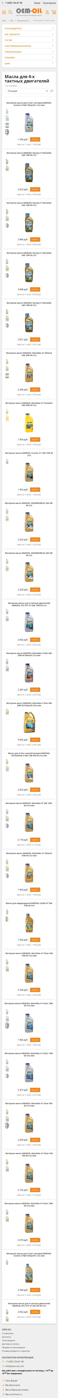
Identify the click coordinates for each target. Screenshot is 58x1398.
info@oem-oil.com (14, 1394)
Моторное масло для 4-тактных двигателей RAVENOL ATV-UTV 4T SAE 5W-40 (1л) (29, 1304)
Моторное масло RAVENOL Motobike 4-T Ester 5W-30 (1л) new (29, 1104)
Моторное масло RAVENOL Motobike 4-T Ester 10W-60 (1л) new (29, 1204)
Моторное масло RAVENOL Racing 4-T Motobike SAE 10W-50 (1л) (29, 204)
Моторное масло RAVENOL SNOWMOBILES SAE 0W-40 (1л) (29, 504)
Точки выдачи (49, 2)
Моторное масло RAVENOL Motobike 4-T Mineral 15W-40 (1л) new (29, 854)
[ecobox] (7, 825)
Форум (37, 2)
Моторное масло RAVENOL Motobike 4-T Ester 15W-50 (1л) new (29, 1054)
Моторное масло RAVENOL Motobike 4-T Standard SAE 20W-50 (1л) (29, 404)
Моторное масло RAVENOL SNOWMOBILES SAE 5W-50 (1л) (29, 554)
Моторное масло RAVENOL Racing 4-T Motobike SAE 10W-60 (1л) (29, 154)
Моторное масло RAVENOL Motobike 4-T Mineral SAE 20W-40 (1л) (29, 354)
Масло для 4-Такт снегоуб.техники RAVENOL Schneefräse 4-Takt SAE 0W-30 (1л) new (29, 754)
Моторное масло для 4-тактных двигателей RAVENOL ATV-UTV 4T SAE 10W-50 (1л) (29, 604)
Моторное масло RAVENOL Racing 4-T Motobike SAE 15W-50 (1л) (29, 254)
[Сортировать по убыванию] (52, 91)
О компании (7, 1361)
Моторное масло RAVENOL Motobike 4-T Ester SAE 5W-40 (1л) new (29, 1154)
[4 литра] (7, 711)
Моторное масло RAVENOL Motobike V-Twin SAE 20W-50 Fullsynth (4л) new (29, 704)
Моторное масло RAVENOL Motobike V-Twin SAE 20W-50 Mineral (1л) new (29, 654)
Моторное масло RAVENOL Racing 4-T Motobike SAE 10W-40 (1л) (29, 304)
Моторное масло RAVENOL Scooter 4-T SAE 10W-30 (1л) (29, 454)
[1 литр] (7, 761)
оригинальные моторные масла (29, 15)
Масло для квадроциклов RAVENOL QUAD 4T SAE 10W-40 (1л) (29, 904)
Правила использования (13, 1375)
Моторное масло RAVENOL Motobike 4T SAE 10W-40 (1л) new (29, 804)
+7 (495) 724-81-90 (14, 1389)
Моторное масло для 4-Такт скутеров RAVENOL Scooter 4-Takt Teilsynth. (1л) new (29, 104)
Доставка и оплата (10, 1372)
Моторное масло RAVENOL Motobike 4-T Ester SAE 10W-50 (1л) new (29, 954)
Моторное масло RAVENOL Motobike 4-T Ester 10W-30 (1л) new (29, 1004)
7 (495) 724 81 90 (13, 2)
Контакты (6, 1365)
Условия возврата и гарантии (16, 1379)
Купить (35, 139)
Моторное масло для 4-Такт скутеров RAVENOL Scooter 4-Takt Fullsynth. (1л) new (29, 1254)
